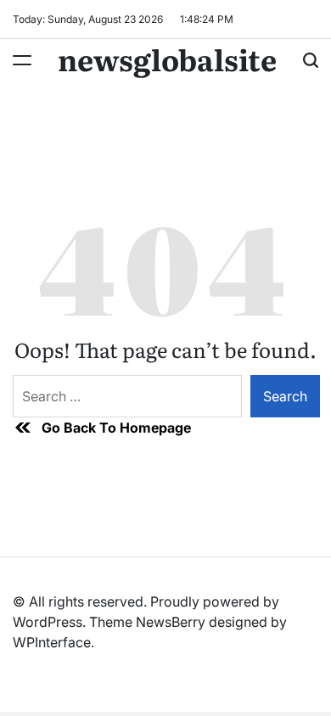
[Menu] (22, 60)
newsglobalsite (167, 58)
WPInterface (52, 642)
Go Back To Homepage (116, 427)
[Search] (310, 60)
